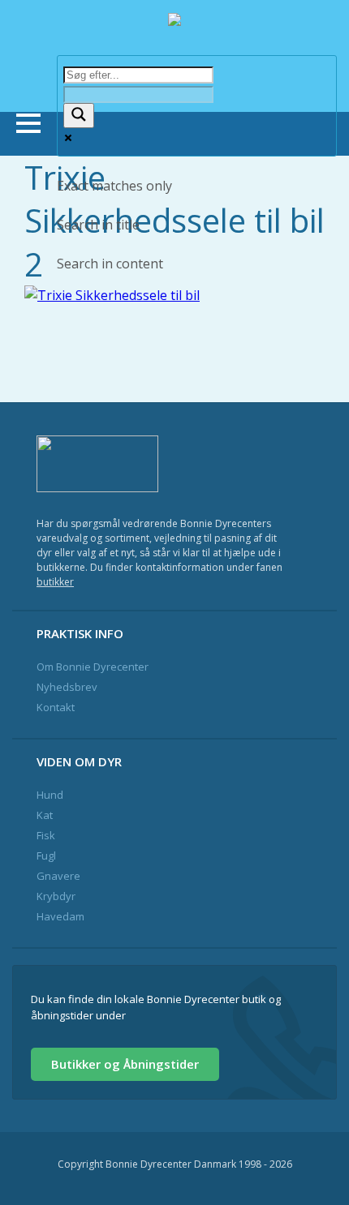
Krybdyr (56, 896)
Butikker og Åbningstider (125, 1064)
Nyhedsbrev (67, 687)
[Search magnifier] (78, 115)
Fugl (46, 855)
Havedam (60, 916)
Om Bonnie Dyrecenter (93, 666)
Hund (50, 794)
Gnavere (58, 875)
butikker (55, 582)
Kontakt (56, 707)
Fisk (46, 835)
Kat (45, 815)
